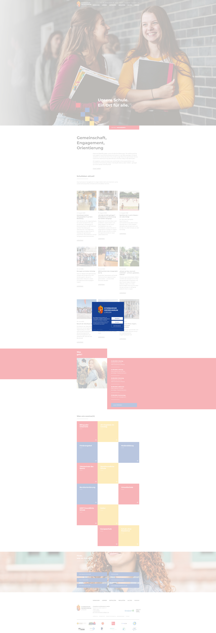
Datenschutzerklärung (99, 329)
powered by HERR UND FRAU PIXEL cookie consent (116, 329)
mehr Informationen (117, 325)
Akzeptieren (117, 318)
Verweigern (117, 322)
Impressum (94, 329)
